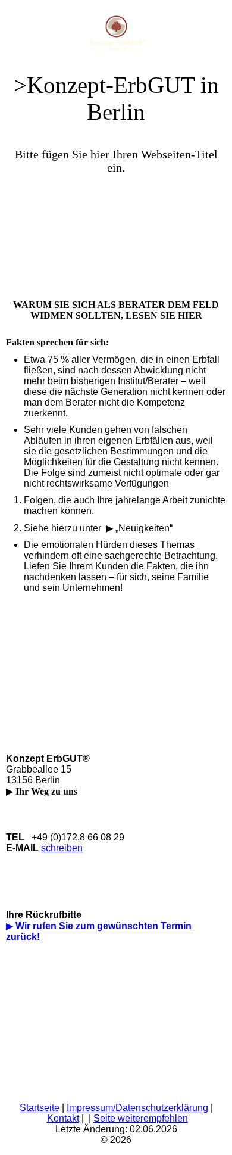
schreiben (62, 848)
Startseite (39, 1108)
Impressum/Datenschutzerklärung (137, 1108)
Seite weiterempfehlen (140, 1118)
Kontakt (63, 1118)
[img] (116, 30)
